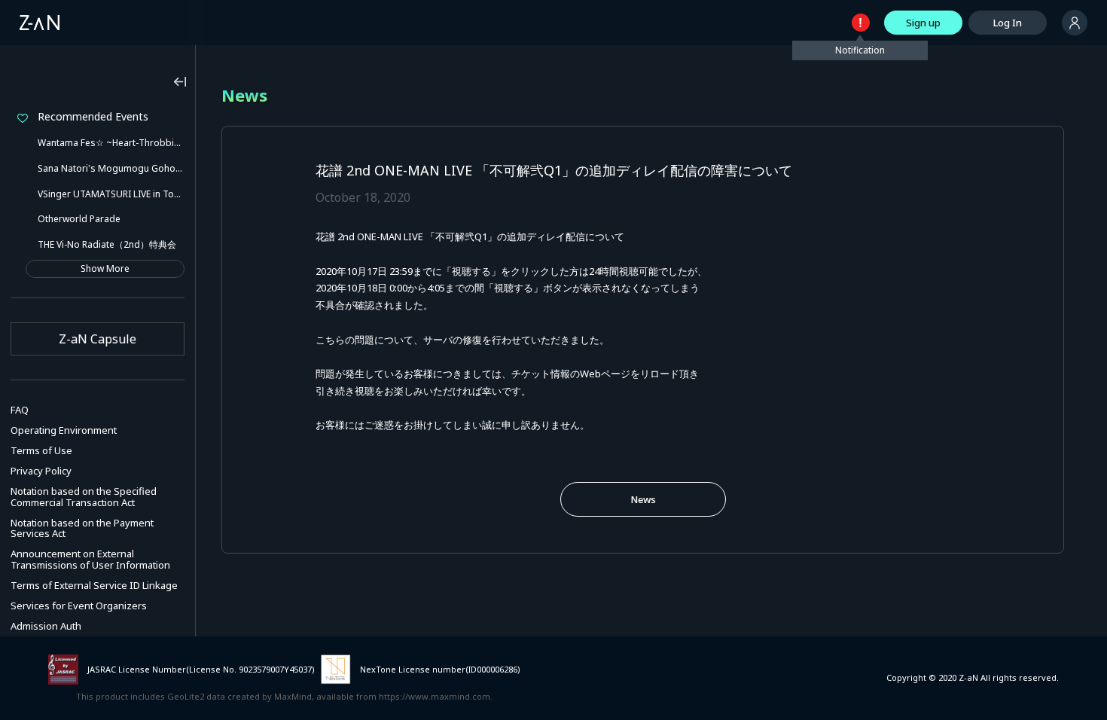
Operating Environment (64, 430)
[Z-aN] (39, 22)
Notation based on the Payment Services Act (82, 528)
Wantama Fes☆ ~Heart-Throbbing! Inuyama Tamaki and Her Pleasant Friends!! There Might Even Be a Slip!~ (111, 142)
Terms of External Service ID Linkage (94, 585)
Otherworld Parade (79, 218)
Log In (1007, 22)
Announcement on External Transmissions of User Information (90, 559)
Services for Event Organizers (79, 605)
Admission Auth (46, 626)
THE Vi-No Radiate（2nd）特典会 (107, 244)
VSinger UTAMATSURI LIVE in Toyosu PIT (111, 194)
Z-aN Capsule (97, 339)
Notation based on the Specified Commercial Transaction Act (84, 496)
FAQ (20, 409)
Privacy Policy (41, 470)
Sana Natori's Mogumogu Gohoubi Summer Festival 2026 (111, 168)
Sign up (923, 22)
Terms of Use (41, 450)
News (643, 499)
